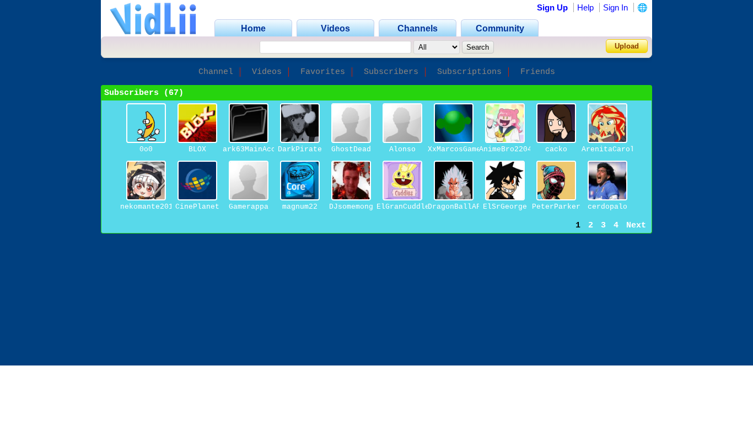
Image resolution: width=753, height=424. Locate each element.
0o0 (146, 149)
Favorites (322, 72)
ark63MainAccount (258, 149)
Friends (537, 72)
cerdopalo (607, 207)
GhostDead (351, 149)
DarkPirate (300, 149)
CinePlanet (197, 207)
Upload (627, 46)
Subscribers (391, 72)
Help (585, 7)
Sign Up (552, 7)
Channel (215, 72)
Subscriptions (469, 72)
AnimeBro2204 (505, 149)
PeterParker (556, 207)
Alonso (402, 149)
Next (636, 225)
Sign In (615, 7)
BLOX (197, 149)
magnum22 (300, 207)
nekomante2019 (149, 207)
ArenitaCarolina (615, 149)
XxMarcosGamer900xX (467, 149)
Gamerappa (248, 207)
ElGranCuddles (405, 207)
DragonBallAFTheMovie (472, 207)
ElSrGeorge (505, 207)
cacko (556, 149)
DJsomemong (351, 207)
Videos (267, 72)
